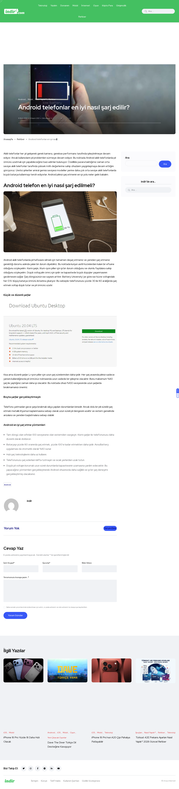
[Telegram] (44, 768)
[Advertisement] (89, 43)
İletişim (34, 780)
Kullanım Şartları (71, 780)
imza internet (169, 780)
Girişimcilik (121, 5)
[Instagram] (30, 768)
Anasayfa (8, 139)
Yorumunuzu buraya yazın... (16, 577)
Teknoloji (42, 5)
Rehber (82, 16)
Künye (44, 780)
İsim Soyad (9, 563)
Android (67, 118)
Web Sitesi (87, 563)
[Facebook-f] (37, 768)
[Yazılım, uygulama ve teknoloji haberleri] (14, 11)
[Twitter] (23, 768)
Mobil (75, 5)
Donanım (64, 5)
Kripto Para (107, 5)
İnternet (85, 5)
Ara (127, 157)
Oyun (96, 5)
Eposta (46, 563)
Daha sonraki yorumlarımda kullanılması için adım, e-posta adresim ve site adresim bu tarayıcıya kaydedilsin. (46, 607)
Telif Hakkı (55, 780)
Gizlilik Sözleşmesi (91, 780)
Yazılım (53, 5)
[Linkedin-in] (51, 768)
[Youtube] (58, 768)
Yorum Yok (56, 118)
